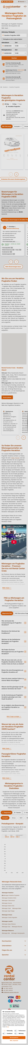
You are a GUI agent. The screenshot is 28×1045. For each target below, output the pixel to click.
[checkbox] (4, 1031)
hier (8, 1026)
